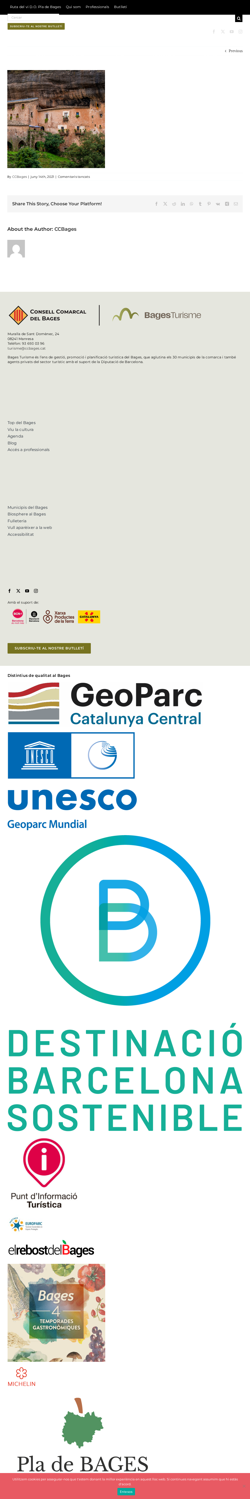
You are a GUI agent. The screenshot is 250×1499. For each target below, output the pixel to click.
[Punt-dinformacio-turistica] (44, 1138)
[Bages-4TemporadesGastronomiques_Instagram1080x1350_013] (56, 1265)
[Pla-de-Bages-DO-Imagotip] (83, 1393)
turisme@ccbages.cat (27, 348)
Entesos (126, 1492)
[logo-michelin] (22, 1368)
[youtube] (232, 32)
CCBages (19, 177)
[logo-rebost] (51, 1241)
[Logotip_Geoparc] (105, 683)
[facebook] (214, 32)
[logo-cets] (26, 1216)
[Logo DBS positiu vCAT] (125, 837)
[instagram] (240, 32)
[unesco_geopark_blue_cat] (72, 734)
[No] (243, 1486)
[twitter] (223, 32)
